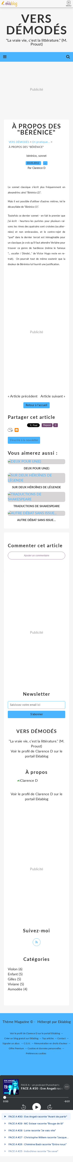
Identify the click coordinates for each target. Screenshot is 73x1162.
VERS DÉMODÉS (36, 25)
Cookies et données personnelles (44, 1048)
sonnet (42, 156)
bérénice (31, 156)
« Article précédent (22, 396)
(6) (15, 969)
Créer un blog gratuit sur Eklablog (21, 1038)
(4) (17, 989)
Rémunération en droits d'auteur (50, 1043)
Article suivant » (52, 396)
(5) (15, 974)
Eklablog (64, 1022)
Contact (61, 1038)
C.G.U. (27, 1043)
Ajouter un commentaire (36, 555)
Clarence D (44, 751)
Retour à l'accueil (36, 405)
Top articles (48, 1038)
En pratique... (41, 142)
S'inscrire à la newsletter (24, 440)
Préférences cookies (36, 1053)
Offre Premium (16, 1048)
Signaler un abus (11, 1043)
